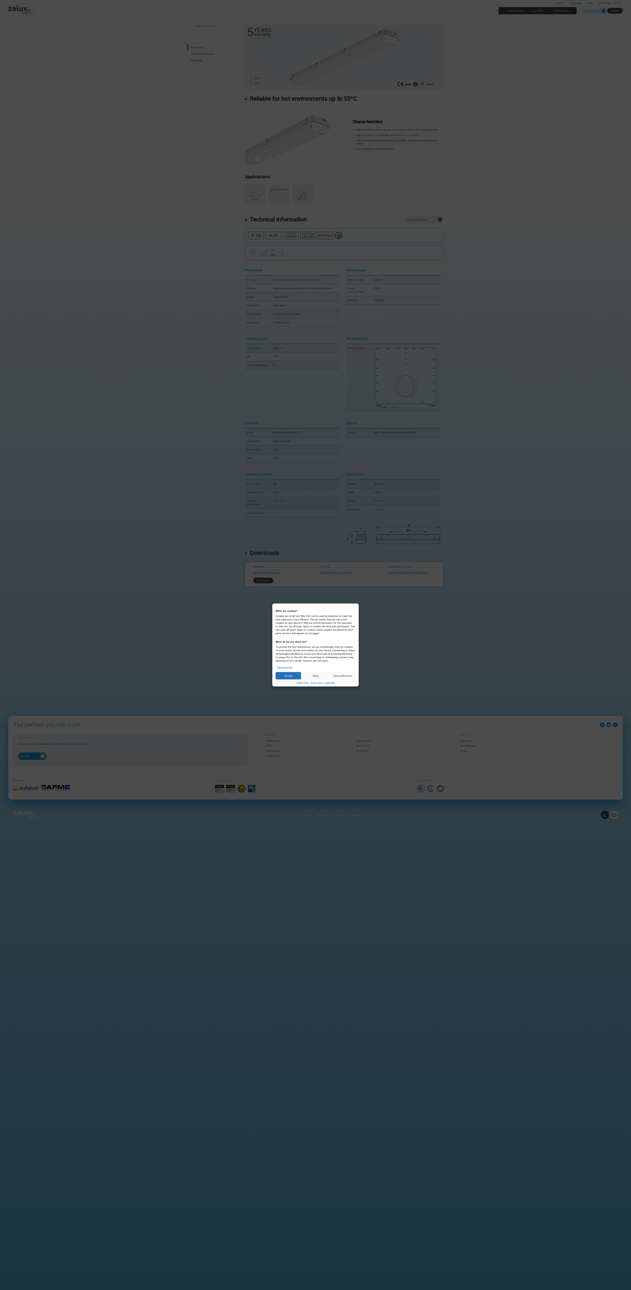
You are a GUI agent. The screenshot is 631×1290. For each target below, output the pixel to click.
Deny (315, 675)
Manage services (284, 667)
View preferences (342, 675)
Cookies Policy (302, 683)
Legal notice (329, 683)
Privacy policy (317, 683)
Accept (288, 675)
